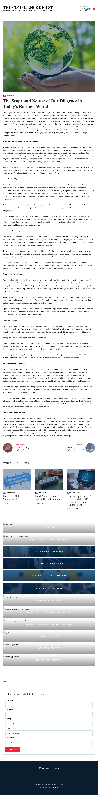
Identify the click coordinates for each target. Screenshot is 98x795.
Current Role (9, 737)
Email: (7, 728)
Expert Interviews (49, 600)
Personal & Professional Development (49, 624)
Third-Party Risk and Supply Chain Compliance (49, 497)
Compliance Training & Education (49, 539)
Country (8, 719)
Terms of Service (54, 787)
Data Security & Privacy (49, 563)
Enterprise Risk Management (11, 497)
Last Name (9, 709)
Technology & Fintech (49, 660)
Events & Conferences (49, 588)
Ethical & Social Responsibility (49, 575)
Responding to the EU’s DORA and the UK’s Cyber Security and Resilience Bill (79, 500)
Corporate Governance (49, 551)
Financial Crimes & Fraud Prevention (49, 612)
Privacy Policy (43, 787)
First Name (9, 700)
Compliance (49, 528)
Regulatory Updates (49, 636)
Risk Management (9, 95)
